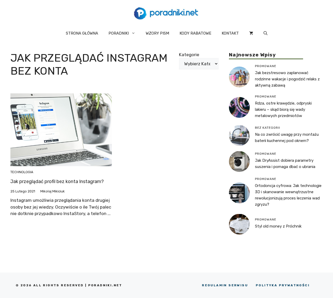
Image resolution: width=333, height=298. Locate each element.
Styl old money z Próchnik (278, 226)
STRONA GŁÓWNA (82, 33)
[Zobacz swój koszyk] (251, 33)
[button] (265, 33)
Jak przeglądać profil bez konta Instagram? (57, 181)
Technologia (21, 172)
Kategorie (189, 54)
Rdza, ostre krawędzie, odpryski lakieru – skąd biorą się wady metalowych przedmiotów (283, 109)
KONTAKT (230, 33)
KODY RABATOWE (195, 33)
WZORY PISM (157, 33)
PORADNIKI (118, 33)
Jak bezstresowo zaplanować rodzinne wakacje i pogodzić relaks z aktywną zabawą (287, 78)
